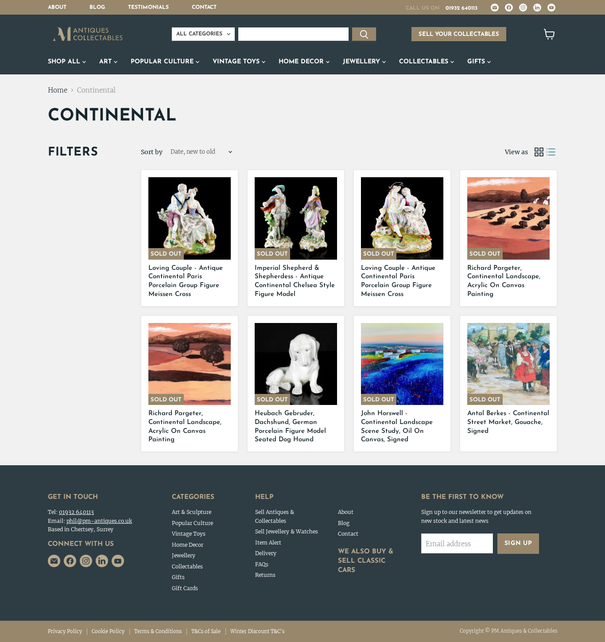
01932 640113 (461, 8)
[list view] (551, 152)
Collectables (424, 61)
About (57, 7)
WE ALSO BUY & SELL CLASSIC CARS (365, 561)
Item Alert (268, 542)
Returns (265, 575)
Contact (204, 7)
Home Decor (302, 61)
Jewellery (362, 61)
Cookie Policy (108, 631)
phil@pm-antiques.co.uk (99, 520)
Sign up (518, 543)
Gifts (477, 61)
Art (106, 61)
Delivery (265, 553)
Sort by (152, 152)
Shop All (65, 61)
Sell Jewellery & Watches (286, 531)
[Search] (364, 34)
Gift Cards (185, 588)
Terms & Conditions (158, 631)
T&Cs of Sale (206, 631)
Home (57, 90)
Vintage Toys (237, 61)
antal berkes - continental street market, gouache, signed (508, 422)
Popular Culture (163, 61)
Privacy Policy (65, 631)
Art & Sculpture (191, 512)
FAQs (261, 564)
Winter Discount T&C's (257, 631)
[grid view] (539, 152)
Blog (97, 7)
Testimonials (148, 7)
